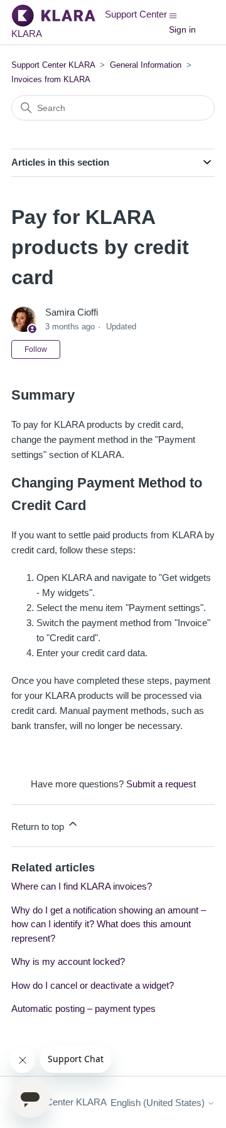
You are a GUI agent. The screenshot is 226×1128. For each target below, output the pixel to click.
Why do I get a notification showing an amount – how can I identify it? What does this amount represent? (108, 924)
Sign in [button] (182, 29)
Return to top (39, 826)
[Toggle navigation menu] (173, 14)
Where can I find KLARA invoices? (81, 886)
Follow (35, 349)
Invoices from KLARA (50, 79)
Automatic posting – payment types (83, 1008)
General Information (145, 65)
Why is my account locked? (68, 961)
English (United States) (158, 1102)
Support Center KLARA (54, 65)
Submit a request (161, 784)
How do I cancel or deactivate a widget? (92, 985)
